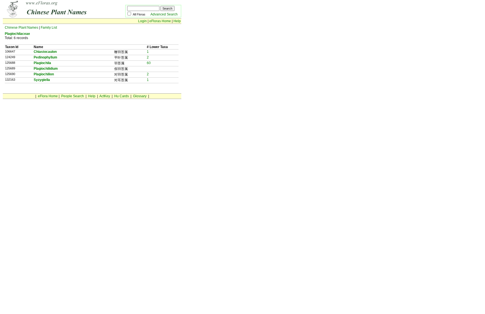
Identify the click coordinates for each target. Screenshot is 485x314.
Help (177, 21)
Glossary (140, 96)
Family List (49, 28)
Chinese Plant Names (21, 28)
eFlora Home (48, 96)
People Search (72, 96)
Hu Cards (121, 96)
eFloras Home (160, 21)
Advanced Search (164, 14)
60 (149, 63)
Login (142, 21)
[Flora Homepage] (55, 16)
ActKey (104, 96)
